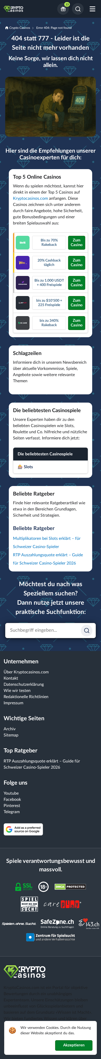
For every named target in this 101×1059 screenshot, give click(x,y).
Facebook (12, 799)
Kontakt (11, 678)
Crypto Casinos (19, 27)
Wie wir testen (17, 691)
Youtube (11, 793)
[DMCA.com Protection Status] (70, 886)
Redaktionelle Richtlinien (26, 697)
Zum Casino (77, 242)
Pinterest (12, 806)
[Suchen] (78, 9)
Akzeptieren (73, 1045)
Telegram (12, 812)
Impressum (13, 703)
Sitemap (11, 735)
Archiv (10, 729)
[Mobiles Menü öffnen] (92, 9)
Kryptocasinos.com (30, 198)
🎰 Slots (25, 467)
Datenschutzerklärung (24, 684)
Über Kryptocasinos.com (26, 672)
